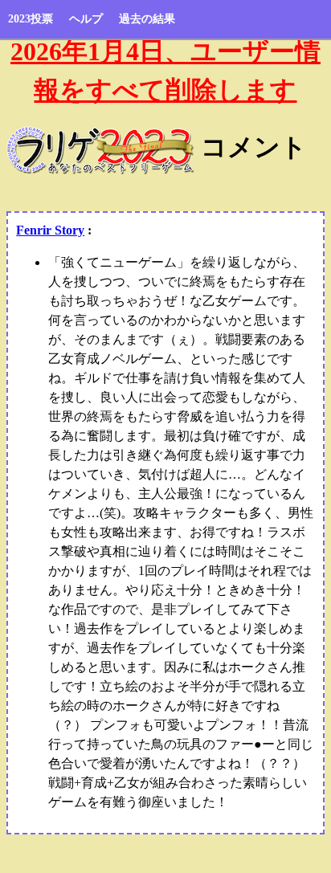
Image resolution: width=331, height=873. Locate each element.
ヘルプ (86, 19)
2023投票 (30, 19)
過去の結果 (147, 19)
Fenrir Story (50, 230)
